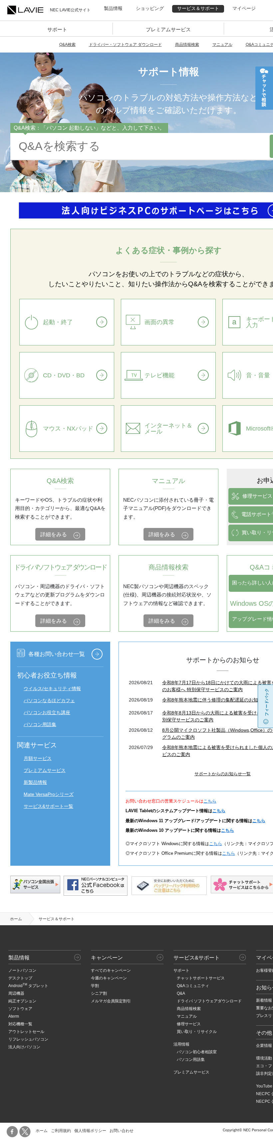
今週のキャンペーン (109, 978)
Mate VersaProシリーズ (49, 794)
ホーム (16, 919)
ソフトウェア (20, 1008)
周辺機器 (16, 993)
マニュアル (222, 44)
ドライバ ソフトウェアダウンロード (209, 1001)
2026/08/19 (141, 699)
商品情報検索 (187, 44)
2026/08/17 (141, 712)
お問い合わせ (122, 1130)
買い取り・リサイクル (197, 1031)
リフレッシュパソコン (28, 1039)
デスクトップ (20, 978)
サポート (57, 29)
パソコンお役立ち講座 (47, 712)
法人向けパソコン (24, 1047)
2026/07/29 (141, 747)
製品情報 (113, 8)
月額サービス (38, 758)
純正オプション (22, 1001)
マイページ (244, 8)
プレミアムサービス (168, 29)
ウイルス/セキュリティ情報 (52, 688)
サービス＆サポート (198, 8)
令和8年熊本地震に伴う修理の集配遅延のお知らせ (214, 699)
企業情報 (264, 1045)
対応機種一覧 (20, 1024)
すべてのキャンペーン (111, 970)
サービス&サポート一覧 (48, 806)
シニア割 (99, 993)
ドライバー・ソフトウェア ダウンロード (125, 44)
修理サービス (189, 1024)
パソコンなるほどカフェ (49, 700)
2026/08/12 (141, 730)
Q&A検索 (67, 44)
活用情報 (181, 1044)
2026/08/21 (141, 682)
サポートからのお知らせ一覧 (222, 773)
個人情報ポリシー (90, 1130)
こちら (209, 801)
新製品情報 (35, 782)
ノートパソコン (22, 970)
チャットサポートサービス (201, 978)
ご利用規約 (61, 1130)
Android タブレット (28, 985)
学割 (95, 985)
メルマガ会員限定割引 (111, 1001)
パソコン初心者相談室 (197, 1052)
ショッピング (150, 8)
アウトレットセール (26, 1031)
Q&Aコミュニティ (193, 985)
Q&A (181, 993)
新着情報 (264, 1000)
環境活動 (264, 1058)
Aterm (13, 1016)
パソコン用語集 (40, 724)
